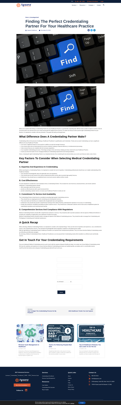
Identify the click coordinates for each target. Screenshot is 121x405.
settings (72, 403)
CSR (69, 380)
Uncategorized (34, 17)
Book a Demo (71, 387)
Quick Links (72, 372)
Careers (70, 378)
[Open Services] (76, 5)
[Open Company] (94, 5)
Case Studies (45, 385)
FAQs (72, 1)
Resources (45, 381)
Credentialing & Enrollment (48, 376)
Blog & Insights (45, 389)
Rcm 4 (27, 17)
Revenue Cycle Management (48, 378)
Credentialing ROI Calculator (48, 387)
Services (45, 372)
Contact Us (70, 385)
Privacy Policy (71, 389)
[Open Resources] (85, 5)
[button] (104, 5)
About (69, 376)
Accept (81, 402)
